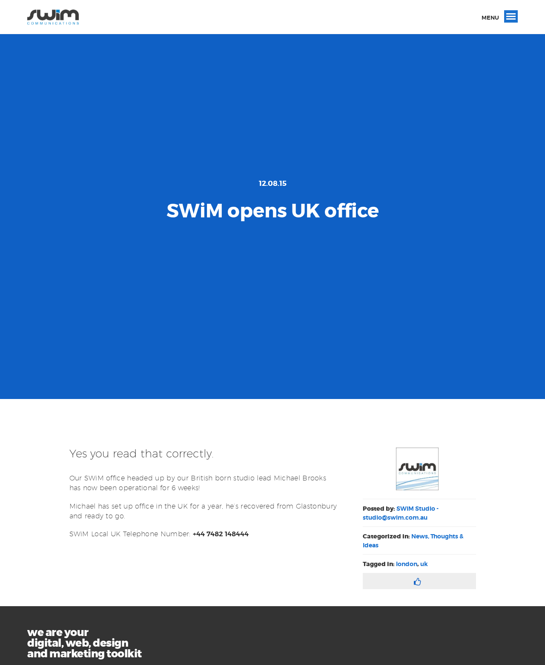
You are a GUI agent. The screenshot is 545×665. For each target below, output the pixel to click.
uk (424, 564)
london (406, 564)
